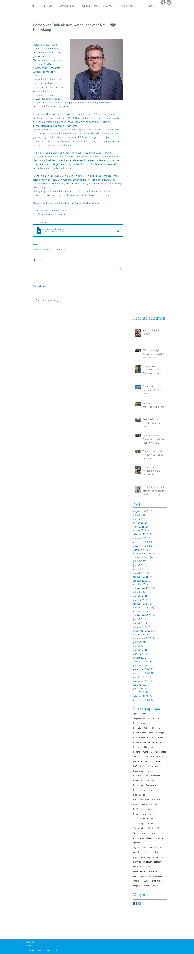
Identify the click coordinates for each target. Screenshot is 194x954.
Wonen (155, 833)
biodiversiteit (139, 866)
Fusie (160, 737)
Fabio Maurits (139, 737)
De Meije (160, 733)
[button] (97, 5)
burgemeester (139, 871)
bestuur (157, 862)
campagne (152, 871)
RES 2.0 (136, 804)
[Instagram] (169, 2)
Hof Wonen (149, 747)
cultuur (136, 881)
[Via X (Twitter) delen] (41, 259)
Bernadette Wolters (142, 728)
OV (146, 776)
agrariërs (137, 842)
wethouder (59, 249)
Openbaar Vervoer (141, 780)
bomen (149, 866)
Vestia (154, 823)
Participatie (151, 785)
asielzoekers (139, 857)
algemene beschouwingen (145, 847)
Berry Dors (157, 728)
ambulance (138, 852)
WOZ (157, 828)
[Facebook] (163, 2)
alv (160, 847)
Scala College (139, 819)
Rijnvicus (150, 809)
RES (158, 800)
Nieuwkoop (138, 771)
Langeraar (138, 761)
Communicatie (139, 733)
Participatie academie (142, 790)
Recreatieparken (149, 804)
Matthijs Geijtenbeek (153, 761)
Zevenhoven (138, 838)
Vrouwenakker (139, 828)
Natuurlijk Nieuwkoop (148, 766)
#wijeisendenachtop (142, 718)
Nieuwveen (150, 771)
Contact (29, 945)
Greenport (137, 747)
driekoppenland (151, 886)
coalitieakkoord (140, 876)
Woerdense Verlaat (141, 833)
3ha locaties (158, 718)
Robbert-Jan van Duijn (143, 814)
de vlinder (145, 881)
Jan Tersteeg (160, 752)
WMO (150, 828)
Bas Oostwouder (140, 723)
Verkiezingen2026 (141, 823)
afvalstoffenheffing (154, 838)
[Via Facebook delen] (34, 259)
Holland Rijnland (140, 752)
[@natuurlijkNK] (139, 903)
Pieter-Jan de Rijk (141, 795)
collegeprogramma (157, 876)
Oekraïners (155, 776)
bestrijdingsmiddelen (142, 862)
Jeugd (136, 757)
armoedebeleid (151, 852)
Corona (151, 733)
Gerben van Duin (42, 249)
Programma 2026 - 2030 (144, 800)
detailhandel (157, 881)
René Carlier (139, 809)
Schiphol (151, 819)
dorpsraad (137, 886)
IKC (151, 752)
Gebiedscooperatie (141, 742)
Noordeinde (138, 776)
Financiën (151, 737)
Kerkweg (160, 757)
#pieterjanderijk (140, 713)
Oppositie (155, 780)
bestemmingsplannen (156, 857)
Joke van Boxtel (147, 757)
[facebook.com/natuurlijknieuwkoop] (135, 903)
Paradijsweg (138, 785)
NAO (135, 766)
